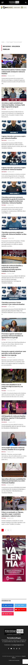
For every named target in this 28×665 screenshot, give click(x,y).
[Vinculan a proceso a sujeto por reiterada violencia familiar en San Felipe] (14, 223)
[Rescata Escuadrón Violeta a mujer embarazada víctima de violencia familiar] (14, 61)
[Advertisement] (14, 26)
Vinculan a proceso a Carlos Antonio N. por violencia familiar (13, 303)
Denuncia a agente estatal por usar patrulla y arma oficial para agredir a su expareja (14, 353)
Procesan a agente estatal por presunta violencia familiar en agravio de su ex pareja (12, 335)
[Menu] (3, 2)
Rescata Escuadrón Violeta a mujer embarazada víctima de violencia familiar (14, 71)
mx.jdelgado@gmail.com (17, 645)
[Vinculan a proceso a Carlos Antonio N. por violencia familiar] (14, 294)
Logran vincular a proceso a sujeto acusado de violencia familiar (14, 168)
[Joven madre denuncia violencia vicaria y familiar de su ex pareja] (14, 439)
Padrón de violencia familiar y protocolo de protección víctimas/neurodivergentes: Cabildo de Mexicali (12, 268)
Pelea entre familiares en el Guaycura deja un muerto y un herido (12, 386)
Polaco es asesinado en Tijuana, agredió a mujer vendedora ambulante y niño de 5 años (12, 514)
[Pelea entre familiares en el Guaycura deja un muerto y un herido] (14, 376)
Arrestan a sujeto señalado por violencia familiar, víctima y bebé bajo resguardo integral (13, 105)
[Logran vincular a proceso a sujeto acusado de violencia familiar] (14, 159)
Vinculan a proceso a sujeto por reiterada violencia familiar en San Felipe (14, 234)
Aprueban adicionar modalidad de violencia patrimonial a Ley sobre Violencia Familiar (14, 481)
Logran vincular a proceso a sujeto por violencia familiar (14, 137)
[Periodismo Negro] (14, 2)
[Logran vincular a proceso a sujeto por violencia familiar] (14, 127)
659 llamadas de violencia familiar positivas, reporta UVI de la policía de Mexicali (14, 418)
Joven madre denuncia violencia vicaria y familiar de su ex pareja (13, 448)
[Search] (25, 2)
